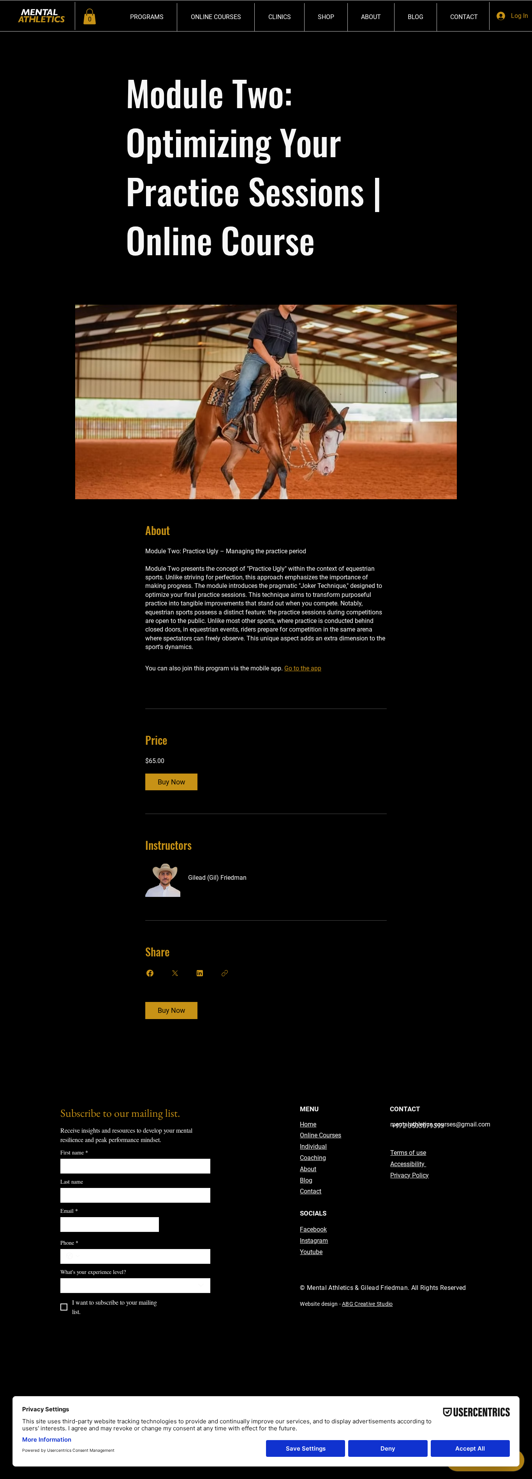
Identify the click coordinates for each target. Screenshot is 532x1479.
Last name (71, 1181)
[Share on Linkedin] (199, 973)
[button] (89, 17)
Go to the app (302, 668)
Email (69, 1210)
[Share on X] (175, 973)
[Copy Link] (224, 973)
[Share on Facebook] (150, 973)
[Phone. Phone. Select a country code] (73, 1256)
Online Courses (320, 1135)
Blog (306, 1180)
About (308, 1169)
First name (74, 1152)
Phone (69, 1242)
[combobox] (135, 1285)
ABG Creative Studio (367, 1304)
